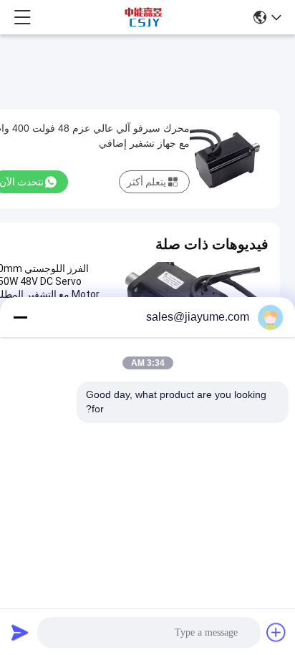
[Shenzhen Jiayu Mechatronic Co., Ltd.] (143, 17)
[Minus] (20, 317)
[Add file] (276, 632)
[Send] (20, 632)
